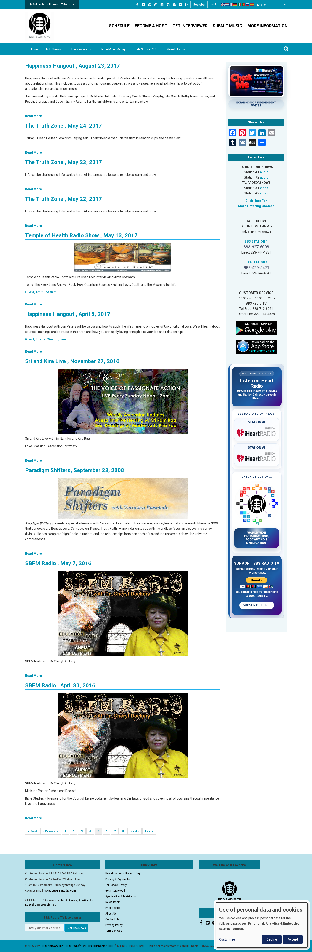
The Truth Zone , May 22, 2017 (63, 199)
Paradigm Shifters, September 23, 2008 (74, 470)
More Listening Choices (256, 206)
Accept (293, 939)
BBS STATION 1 (256, 241)
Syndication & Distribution (121, 896)
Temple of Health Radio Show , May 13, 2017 (81, 235)
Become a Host (151, 25)
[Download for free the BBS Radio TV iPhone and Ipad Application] (256, 346)
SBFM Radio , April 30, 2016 (60, 685)
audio (264, 172)
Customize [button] (227, 939)
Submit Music (227, 25)
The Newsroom (81, 49)
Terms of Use (113, 930)
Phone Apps (112, 907)
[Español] (252, 4)
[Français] (231, 4)
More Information (267, 25)
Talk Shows (53, 49)
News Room (113, 902)
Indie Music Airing (113, 49)
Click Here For (256, 201)
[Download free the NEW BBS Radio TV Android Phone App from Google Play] (256, 327)
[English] (223, 4)
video (264, 188)
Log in (213, 4)
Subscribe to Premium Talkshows (54, 4)
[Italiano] (240, 4)
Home (34, 49)
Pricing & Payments (117, 879)
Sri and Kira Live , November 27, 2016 (72, 361)
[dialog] (261, 924)
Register (199, 4)
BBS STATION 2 (256, 262)
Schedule (119, 25)
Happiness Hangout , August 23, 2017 (72, 66)
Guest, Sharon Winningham (45, 339)
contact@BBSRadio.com (60, 890)
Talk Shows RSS (145, 49)
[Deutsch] (235, 4)
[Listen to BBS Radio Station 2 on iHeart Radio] (256, 457)
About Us (111, 913)
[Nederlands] (227, 4)
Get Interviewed (189, 25)
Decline (272, 939)
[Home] (39, 26)
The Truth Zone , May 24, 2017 (63, 126)
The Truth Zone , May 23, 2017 (63, 162)
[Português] (244, 4)
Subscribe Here (256, 605)
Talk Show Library (116, 885)
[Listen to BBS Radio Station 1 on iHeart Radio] (256, 432)
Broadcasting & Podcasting (122, 873)
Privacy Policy (114, 925)
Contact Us (112, 919)
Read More (33, 116)
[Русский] (248, 4)
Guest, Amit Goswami (41, 292)
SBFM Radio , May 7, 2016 (58, 563)
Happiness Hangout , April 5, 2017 (67, 314)
